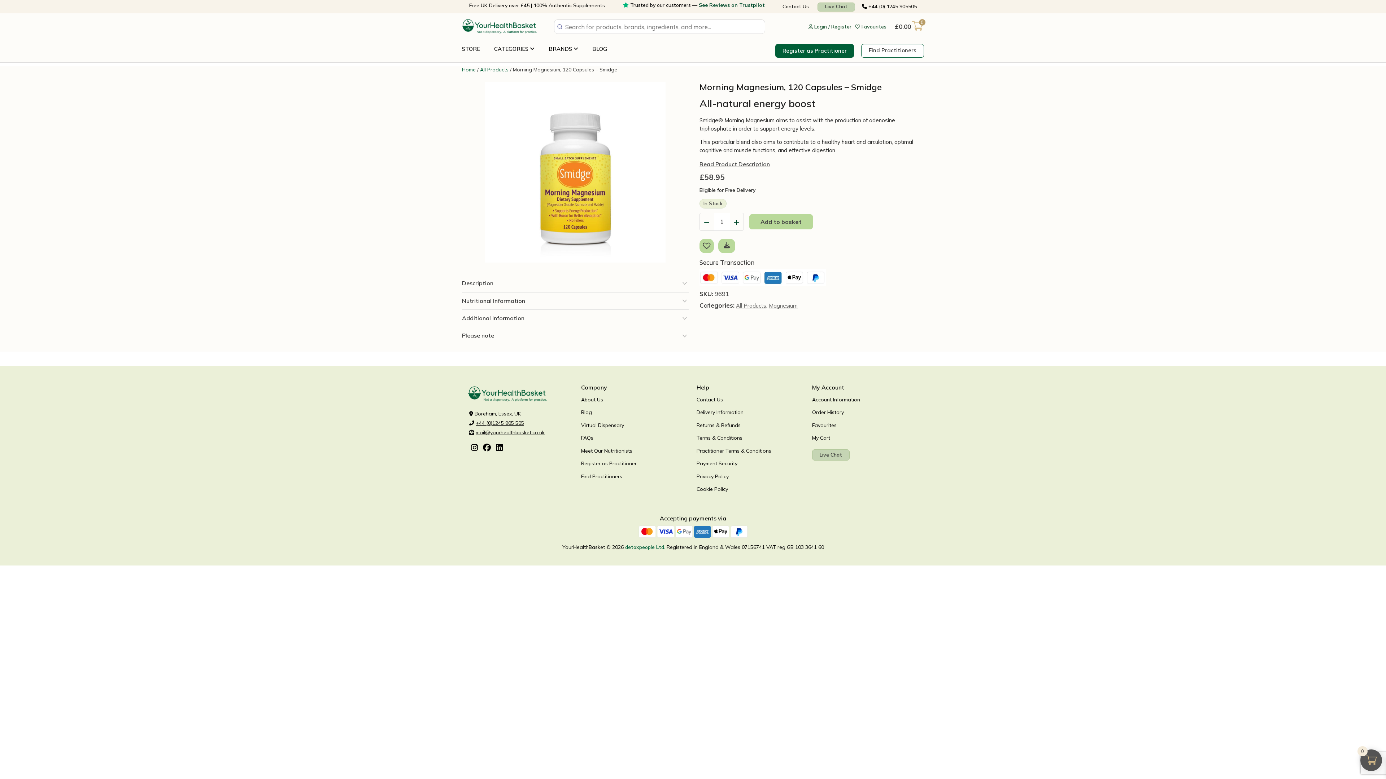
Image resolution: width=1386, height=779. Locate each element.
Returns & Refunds (719, 425)
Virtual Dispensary (602, 425)
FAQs (587, 438)
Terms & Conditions (719, 438)
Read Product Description (734, 164)
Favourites (824, 425)
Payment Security (717, 463)
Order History (828, 412)
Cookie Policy (712, 489)
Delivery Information (720, 412)
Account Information (836, 399)
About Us (592, 399)
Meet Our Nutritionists (606, 451)
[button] (708, 245)
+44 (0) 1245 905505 (892, 6)
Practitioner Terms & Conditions (734, 451)
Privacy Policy (713, 476)
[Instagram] (474, 448)
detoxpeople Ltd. (645, 547)
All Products (494, 69)
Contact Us (796, 6)
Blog (599, 48)
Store (471, 48)
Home (469, 69)
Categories (512, 48)
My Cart (821, 438)
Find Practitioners (892, 50)
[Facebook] (487, 448)
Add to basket (781, 221)
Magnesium (783, 305)
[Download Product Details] (727, 245)
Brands (561, 48)
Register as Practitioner (815, 50)
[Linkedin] (499, 448)
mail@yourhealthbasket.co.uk (510, 432)
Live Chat (836, 6)
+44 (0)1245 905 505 (500, 423)
